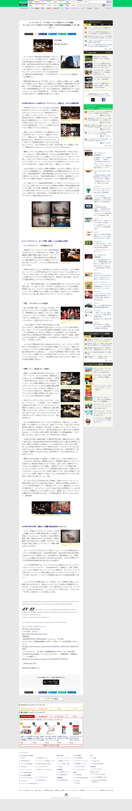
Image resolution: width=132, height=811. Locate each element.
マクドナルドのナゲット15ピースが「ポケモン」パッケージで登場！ (102, 388)
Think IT (23, 758)
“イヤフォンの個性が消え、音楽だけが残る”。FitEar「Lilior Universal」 (102, 85)
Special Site (92, 52)
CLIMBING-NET (63, 775)
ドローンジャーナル (26, 769)
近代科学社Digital (63, 780)
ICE (92, 755)
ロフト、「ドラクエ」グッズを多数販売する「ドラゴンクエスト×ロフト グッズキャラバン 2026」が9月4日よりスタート (99, 29)
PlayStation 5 (43, 709)
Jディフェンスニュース (82, 761)
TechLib (78, 783)
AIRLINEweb (79, 758)
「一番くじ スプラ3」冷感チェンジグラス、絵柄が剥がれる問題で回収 (102, 314)
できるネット (24, 780)
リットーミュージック (64, 758)
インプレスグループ (92, 790)
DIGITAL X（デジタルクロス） (45, 769)
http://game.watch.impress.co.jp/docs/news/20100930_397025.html (45, 659)
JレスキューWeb (80, 766)
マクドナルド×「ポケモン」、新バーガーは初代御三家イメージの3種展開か (102, 399)
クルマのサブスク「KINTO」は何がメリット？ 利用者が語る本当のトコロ (102, 72)
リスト (35, 34)
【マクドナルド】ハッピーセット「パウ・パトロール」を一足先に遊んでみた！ (102, 406)
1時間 (87, 24)
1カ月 (109, 24)
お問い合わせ (38, 790)
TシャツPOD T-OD (64, 763)
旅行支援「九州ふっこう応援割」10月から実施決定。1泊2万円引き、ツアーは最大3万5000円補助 (99, 345)
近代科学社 (60, 777)
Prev (21, 732)
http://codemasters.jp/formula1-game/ (34, 634)
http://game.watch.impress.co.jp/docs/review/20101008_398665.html (45, 646)
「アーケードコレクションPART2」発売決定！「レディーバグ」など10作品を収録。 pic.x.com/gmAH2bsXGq (99, 134)
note (63, 34)
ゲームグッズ (59, 716)
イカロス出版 (77, 755)
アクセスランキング (95, 22)
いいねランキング (105, 108)
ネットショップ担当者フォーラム (46, 761)
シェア (44, 34)
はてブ (53, 34)
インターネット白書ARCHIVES (29, 783)
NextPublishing (41, 780)
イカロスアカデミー (81, 769)
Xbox (59, 709)
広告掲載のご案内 (48, 790)
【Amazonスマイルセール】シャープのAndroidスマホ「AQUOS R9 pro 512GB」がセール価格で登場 (99, 37)
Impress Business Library (44, 763)
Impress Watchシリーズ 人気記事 (99, 333)
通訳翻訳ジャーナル (81, 763)
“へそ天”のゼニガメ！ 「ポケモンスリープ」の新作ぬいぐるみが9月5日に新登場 (102, 245)
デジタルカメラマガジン (27, 777)
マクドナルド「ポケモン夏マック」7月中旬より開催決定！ (102, 377)
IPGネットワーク (95, 772)
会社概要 (82, 790)
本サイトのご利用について (26, 790)
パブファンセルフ (97, 769)
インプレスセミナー (42, 766)
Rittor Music (60, 755)
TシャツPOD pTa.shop (99, 774)
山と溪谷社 (60, 769)
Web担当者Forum (25, 761)
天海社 (94, 758)
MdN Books (79, 775)
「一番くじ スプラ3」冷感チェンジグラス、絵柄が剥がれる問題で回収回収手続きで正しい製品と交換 (99, 42)
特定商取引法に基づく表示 (106, 790)
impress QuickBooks (98, 763)
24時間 (95, 24)
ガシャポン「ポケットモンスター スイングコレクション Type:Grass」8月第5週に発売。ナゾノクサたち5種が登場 (102, 192)
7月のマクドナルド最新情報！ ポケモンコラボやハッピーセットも (101, 365)
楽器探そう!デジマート (65, 761)
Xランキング (92, 106)
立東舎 (60, 766)
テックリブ (77, 780)
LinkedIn (73, 34)
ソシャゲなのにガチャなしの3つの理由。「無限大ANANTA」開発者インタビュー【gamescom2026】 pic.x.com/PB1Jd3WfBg (99, 140)
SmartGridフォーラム (43, 758)
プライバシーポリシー (72, 790)
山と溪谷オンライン (64, 772)
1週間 (101, 24)
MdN (75, 772)
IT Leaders (24, 766)
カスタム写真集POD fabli (100, 777)
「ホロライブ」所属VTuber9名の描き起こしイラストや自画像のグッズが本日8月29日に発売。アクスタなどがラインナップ (99, 33)
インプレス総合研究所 (27, 763)
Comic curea (96, 761)
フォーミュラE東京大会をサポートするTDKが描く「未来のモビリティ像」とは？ (102, 65)
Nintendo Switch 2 (27, 709)
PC (62, 8)
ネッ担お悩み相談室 (26, 772)
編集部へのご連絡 (59, 790)
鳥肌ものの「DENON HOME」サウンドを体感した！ (102, 58)
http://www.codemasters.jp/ (31, 629)
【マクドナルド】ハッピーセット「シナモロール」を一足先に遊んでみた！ (102, 413)
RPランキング (91, 108)
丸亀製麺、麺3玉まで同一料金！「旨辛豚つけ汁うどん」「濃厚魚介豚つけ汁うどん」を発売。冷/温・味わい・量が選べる (99, 349)
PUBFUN (93, 766)
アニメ (75, 709)
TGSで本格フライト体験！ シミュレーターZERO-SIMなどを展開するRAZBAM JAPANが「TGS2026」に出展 (102, 328)
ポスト (30, 34)
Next (80, 732)
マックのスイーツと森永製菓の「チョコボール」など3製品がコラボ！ (102, 420)
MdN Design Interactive (82, 777)
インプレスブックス (42, 777)
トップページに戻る (51, 699)
